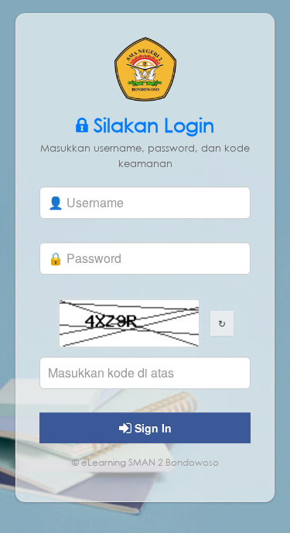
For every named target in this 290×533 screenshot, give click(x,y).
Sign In (151, 428)
